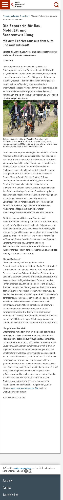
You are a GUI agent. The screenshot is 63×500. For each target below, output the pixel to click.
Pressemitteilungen (11, 16)
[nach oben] (55, 494)
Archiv (25, 16)
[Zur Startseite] (36, 4)
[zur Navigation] (5, 4)
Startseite (7, 480)
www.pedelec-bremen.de (22, 388)
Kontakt (7, 487)
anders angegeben (22, 468)
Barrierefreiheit (10, 494)
